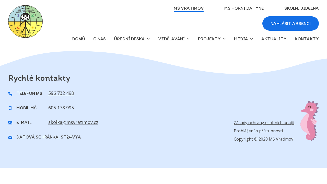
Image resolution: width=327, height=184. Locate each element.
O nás (99, 39)
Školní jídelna (301, 8)
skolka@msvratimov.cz (73, 122)
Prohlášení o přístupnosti (258, 131)
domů (78, 39)
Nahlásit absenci (291, 23)
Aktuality (274, 39)
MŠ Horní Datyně (244, 8)
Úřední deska (129, 39)
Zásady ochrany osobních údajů (264, 122)
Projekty (209, 39)
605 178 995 (61, 108)
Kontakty (307, 39)
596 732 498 (61, 93)
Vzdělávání (171, 39)
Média (241, 39)
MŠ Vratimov (189, 8)
